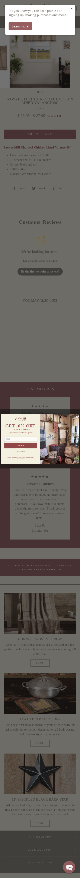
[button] (69, 867)
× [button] (72, 8)
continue (20, 445)
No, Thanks (20, 452)
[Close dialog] (76, 416)
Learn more (20, 26)
